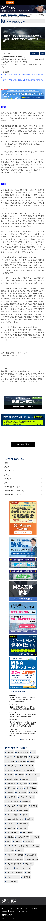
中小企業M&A (31, 788)
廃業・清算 (23, 806)
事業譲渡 (27, 877)
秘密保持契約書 (23, 752)
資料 (6, 483)
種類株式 (10, 837)
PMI (8, 846)
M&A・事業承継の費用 (15, 819)
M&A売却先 (11, 828)
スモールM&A (12, 881)
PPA (34, 752)
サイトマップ (23, 911)
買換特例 (34, 792)
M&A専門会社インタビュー (13, 487)
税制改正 (25, 815)
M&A (28, 872)
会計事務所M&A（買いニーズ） (15, 494)
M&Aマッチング (27, 766)
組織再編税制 (23, 823)
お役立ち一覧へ (23, 444)
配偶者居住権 (12, 797)
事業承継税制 (23, 810)
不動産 (32, 761)
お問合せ (13, 911)
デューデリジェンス (28, 797)
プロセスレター (12, 766)
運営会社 (4, 911)
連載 (6, 463)
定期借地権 (11, 810)
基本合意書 (35, 757)
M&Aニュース (27, 832)
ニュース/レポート (10, 471)
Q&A (9, 841)
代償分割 (10, 850)
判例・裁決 (11, 806)
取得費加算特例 (32, 859)
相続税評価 (26, 801)
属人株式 (19, 770)
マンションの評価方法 (15, 872)
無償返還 (21, 774)
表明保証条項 (31, 855)
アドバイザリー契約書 (15, 855)
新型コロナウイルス (29, 779)
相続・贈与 (23, 828)
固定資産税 (22, 761)
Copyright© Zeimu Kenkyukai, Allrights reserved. (9, 918)
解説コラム (8, 467)
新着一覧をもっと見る (29, 739)
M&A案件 (7, 479)
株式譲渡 (10, 792)
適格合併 (34, 783)
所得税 (9, 757)
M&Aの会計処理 (23, 837)
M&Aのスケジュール (23, 868)
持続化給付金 (22, 792)
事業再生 (34, 806)
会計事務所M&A (13, 832)
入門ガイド (8, 475)
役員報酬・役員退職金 (15, 859)
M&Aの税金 (29, 841)
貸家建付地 (11, 783)
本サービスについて (7, 908)
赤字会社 (36, 837)
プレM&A (10, 761)
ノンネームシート (13, 877)
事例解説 (21, 850)
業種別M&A (11, 788)
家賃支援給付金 (12, 801)
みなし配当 (23, 783)
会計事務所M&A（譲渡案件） (14, 490)
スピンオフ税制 (12, 815)
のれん (9, 868)
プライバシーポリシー (33, 908)
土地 (21, 788)
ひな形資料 (29, 864)
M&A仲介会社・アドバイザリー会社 (26, 846)
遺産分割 (30, 819)
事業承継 (10, 752)
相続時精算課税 (21, 757)
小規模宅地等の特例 (14, 864)
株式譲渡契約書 (12, 779)
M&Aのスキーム (33, 774)
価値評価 (10, 774)
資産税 (9, 770)
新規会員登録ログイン (9, 2)
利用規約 (20, 908)
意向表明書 (30, 770)
